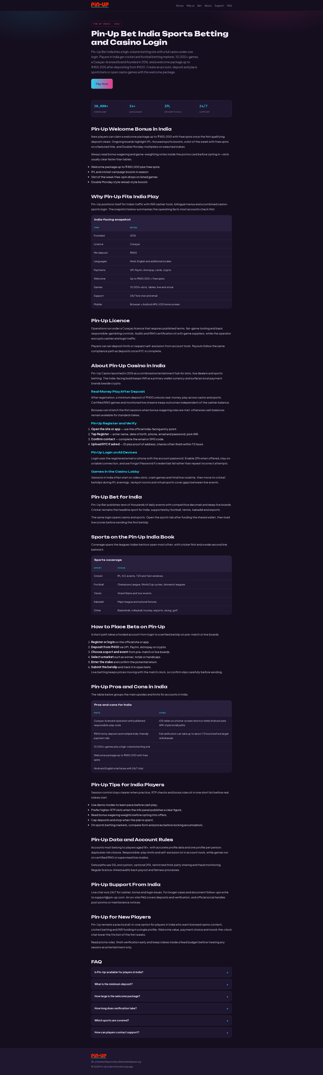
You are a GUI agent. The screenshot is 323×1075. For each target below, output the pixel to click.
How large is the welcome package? (117, 996)
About (208, 5)
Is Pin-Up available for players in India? (119, 972)
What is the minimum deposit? (114, 984)
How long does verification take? (116, 1008)
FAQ (229, 5)
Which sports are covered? (112, 1020)
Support (219, 5)
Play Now (102, 84)
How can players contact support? (117, 1032)
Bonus (180, 5)
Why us (190, 5)
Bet (200, 5)
